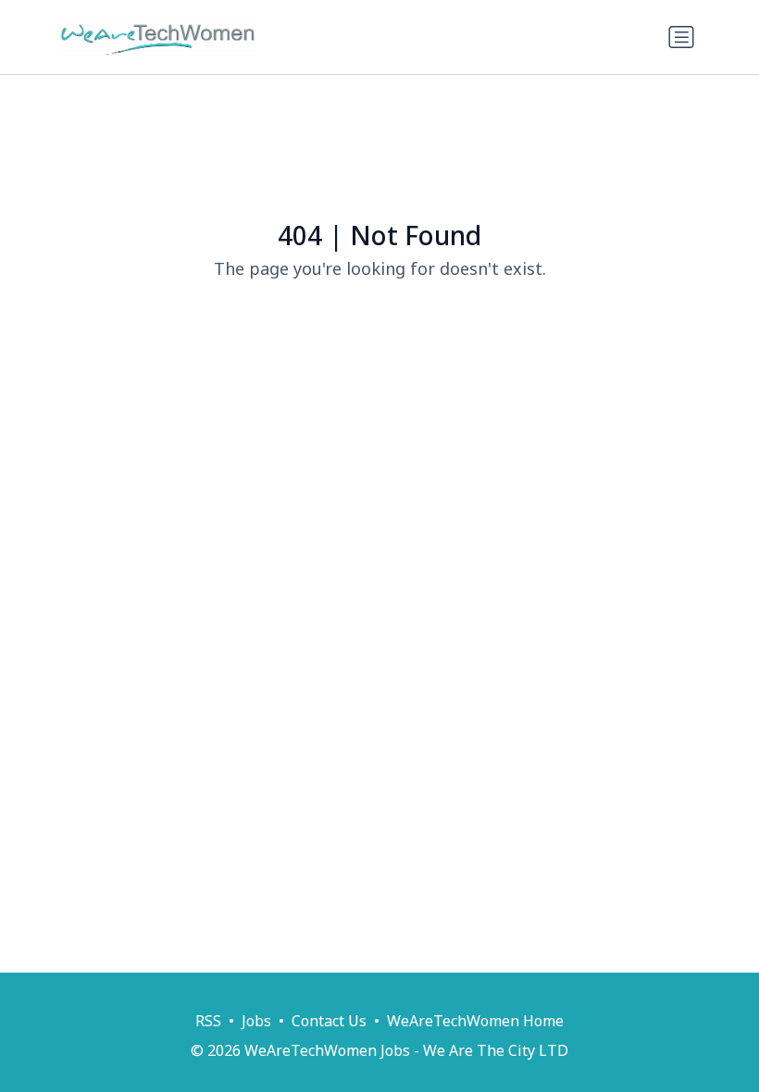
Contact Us (329, 1021)
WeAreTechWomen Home (475, 1021)
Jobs (256, 1021)
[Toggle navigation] (681, 37)
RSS (208, 1021)
